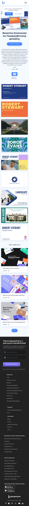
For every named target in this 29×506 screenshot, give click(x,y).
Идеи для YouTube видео (10, 479)
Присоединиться (11, 364)
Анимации (6, 441)
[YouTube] (19, 503)
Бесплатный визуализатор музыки (12, 438)
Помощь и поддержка (12, 385)
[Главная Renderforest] (3, 2)
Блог (8, 412)
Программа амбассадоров (13, 401)
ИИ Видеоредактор (9, 466)
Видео (8, 419)
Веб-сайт (9, 427)
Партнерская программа (13, 388)
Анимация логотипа (9, 443)
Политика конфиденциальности (14, 390)
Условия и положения (12, 393)
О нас (8, 377)
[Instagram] (9, 503)
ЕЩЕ (14, 330)
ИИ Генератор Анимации (10, 463)
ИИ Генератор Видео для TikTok (12, 476)
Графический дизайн (12, 424)
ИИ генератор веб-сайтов (10, 471)
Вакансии (9, 382)
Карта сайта (10, 395)
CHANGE (8, 13)
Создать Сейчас (14, 44)
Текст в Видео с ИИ (9, 468)
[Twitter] (15, 503)
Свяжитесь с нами (11, 380)
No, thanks (18, 14)
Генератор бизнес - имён (10, 473)
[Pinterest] (12, 503)
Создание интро (8, 446)
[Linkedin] (23, 503)
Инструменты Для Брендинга (14, 410)
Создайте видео (8, 451)
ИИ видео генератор (9, 460)
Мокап (9, 429)
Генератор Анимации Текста (11, 449)
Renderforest (10, 398)
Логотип (9, 421)
